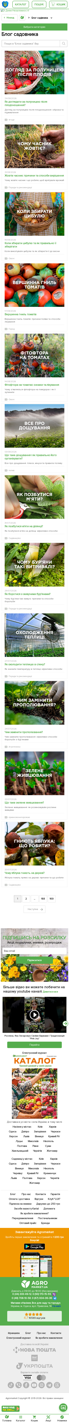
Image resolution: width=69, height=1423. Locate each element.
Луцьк (19, 1141)
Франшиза (14, 1333)
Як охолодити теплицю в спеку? (25, 664)
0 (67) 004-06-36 (42, 1298)
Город (12, 329)
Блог (13, 1194)
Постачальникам (47, 1218)
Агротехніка (14, 747)
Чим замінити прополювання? (24, 732)
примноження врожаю (19, 817)
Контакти (40, 1194)
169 (52, 898)
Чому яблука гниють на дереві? (25, 873)
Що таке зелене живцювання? (24, 802)
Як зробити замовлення (49, 1338)
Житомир (52, 1150)
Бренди (45, 1223)
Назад (10, 17)
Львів (26, 1136)
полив (11, 470)
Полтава (22, 1146)
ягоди (11, 120)
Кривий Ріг (54, 1136)
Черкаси (55, 1131)
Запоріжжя (40, 1131)
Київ (40, 1126)
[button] (63, 1407)
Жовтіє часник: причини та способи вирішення (34, 175)
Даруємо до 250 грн (48, 1203)
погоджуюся (18, 965)
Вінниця (39, 1136)
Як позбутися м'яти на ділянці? (24, 526)
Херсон (13, 1136)
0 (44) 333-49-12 (21, 1294)
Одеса (12, 1131)
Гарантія (55, 1194)
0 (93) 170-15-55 (42, 1294)
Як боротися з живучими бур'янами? (28, 594)
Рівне (36, 1146)
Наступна (33, 909)
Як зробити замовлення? (34, 1213)
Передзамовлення (22, 1218)
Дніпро (25, 1131)
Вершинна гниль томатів (20, 314)
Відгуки (39, 1199)
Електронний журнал (19, 1338)
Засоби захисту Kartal (26, 1208)
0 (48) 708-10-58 (21, 1298)
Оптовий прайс (27, 1223)
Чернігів (37, 1150)
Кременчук (49, 1173)
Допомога (49, 1208)
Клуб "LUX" (54, 1199)
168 (43, 898)
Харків (52, 1126)
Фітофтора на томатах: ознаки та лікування (32, 384)
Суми (48, 1146)
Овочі (11, 258)
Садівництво (15, 538)
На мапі (56, 1306)
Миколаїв (33, 1141)
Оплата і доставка (19, 1199)
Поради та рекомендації (20, 187)
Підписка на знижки (20, 1203)
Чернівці (17, 1173)
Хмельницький (20, 1150)
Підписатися (34, 960)
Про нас (26, 1194)
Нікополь (48, 1141)
